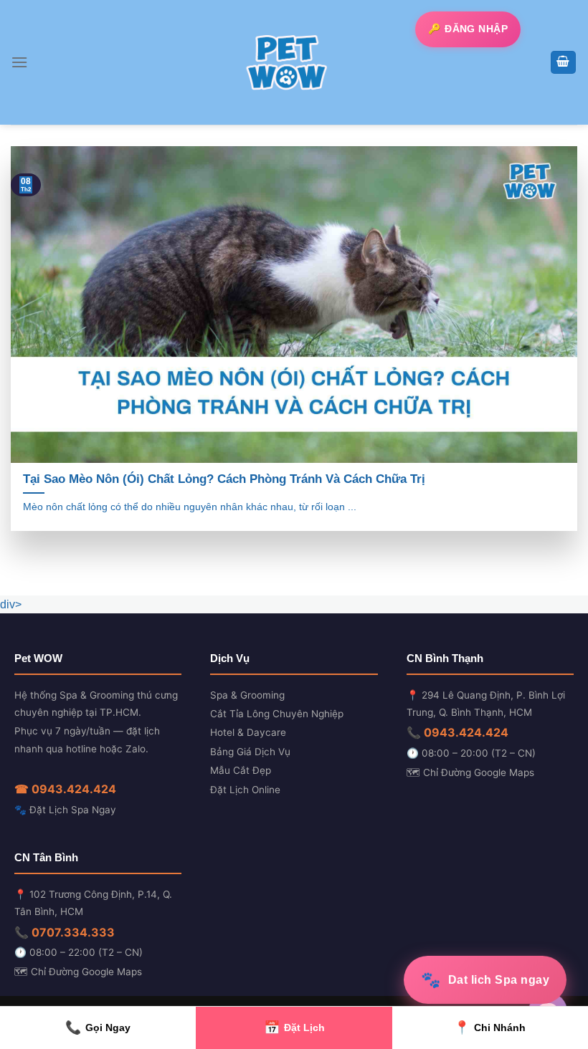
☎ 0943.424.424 (65, 789)
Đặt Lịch (294, 1027)
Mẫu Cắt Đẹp (240, 770)
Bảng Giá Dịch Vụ (250, 751)
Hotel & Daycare (248, 732)
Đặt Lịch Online (245, 789)
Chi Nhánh (490, 1027)
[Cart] (564, 63)
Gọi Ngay (98, 1027)
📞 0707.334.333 (64, 932)
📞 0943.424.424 (457, 732)
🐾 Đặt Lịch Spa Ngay (65, 809)
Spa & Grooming (247, 695)
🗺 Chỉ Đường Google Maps (470, 772)
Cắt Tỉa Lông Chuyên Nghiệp (276, 713)
